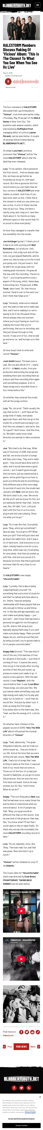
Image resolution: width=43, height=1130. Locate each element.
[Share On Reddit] (32, 1032)
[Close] (40, 1097)
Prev (10, 1046)
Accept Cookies (21, 1125)
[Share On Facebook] (21, 1032)
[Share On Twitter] (27, 1032)
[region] (21, 1112)
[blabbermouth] (17, 7)
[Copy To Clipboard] (38, 1032)
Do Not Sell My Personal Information (21, 1119)
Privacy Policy (30, 1112)
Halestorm (8, 1035)
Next (33, 1046)
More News (21, 1046)
